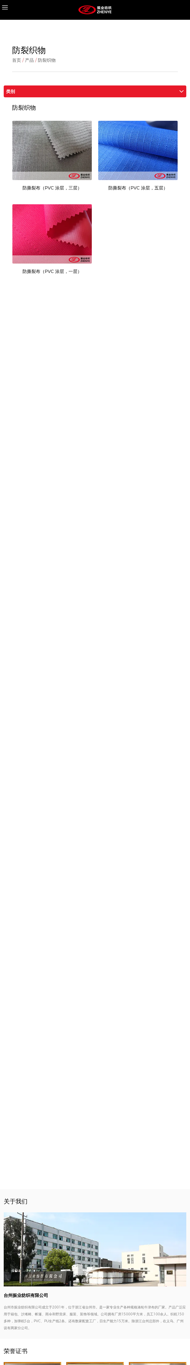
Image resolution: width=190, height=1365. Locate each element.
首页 (16, 60)
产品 (29, 60)
